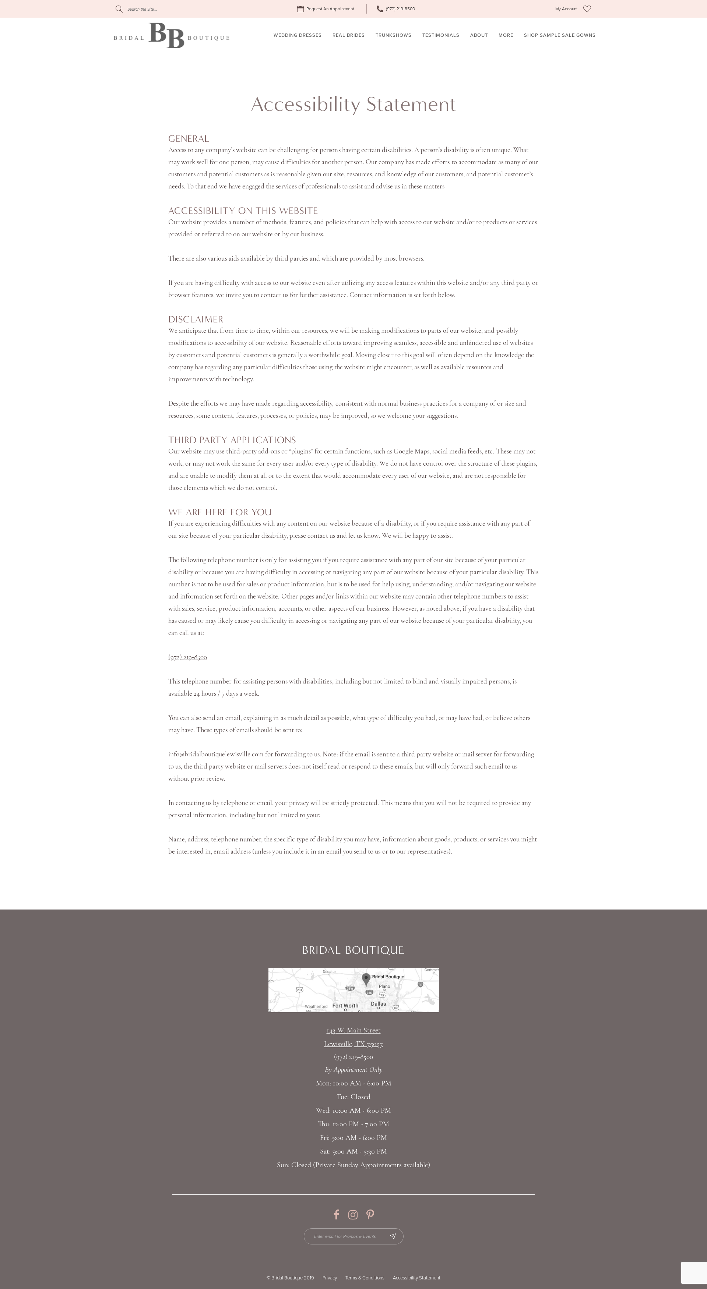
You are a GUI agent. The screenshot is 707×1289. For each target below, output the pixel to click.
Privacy (330, 1278)
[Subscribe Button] (393, 1236)
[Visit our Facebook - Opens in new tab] (336, 1214)
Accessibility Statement (416, 1278)
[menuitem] (326, 9)
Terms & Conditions (364, 1278)
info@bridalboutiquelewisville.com (216, 754)
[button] (566, 9)
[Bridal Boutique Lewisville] (171, 35)
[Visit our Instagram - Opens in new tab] (353, 1214)
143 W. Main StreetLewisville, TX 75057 (353, 1037)
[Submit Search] (119, 9)
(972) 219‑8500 (187, 657)
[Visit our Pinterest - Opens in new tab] (370, 1214)
